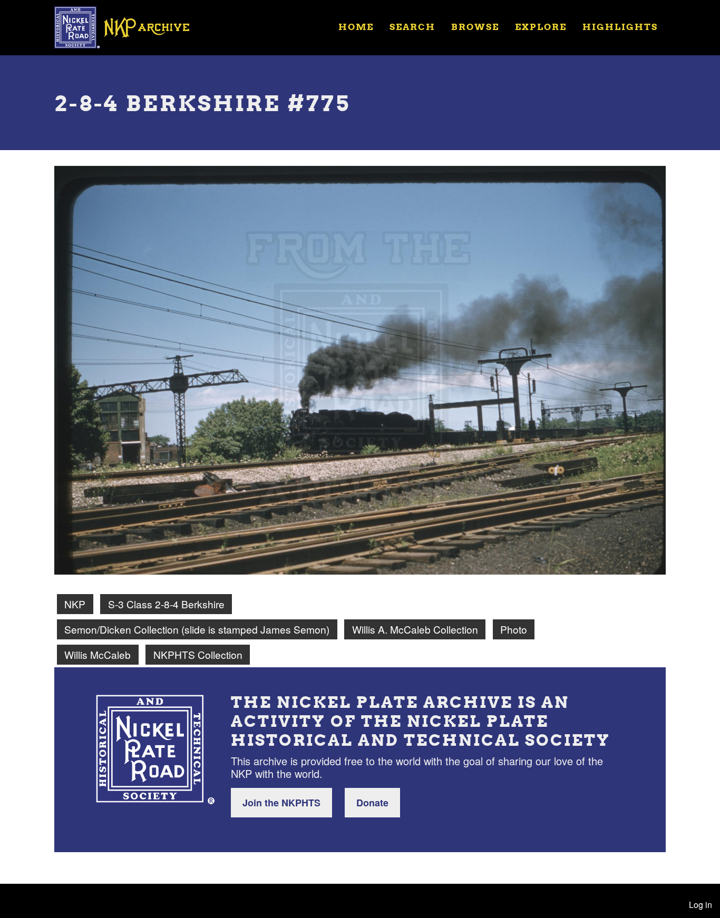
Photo (513, 629)
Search (412, 26)
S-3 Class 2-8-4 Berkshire (166, 604)
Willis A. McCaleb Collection (415, 629)
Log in (700, 905)
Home (356, 26)
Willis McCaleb (97, 654)
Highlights (620, 26)
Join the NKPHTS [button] (281, 803)
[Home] (128, 26)
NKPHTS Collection (197, 654)
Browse (475, 26)
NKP (74, 604)
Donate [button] (372, 803)
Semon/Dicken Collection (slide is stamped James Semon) (196, 629)
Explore (541, 26)
